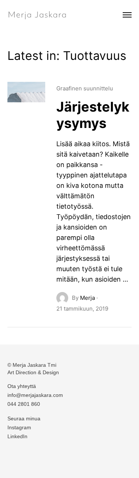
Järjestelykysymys (92, 115)
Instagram (19, 427)
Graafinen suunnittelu (84, 88)
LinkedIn (17, 436)
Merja (87, 297)
